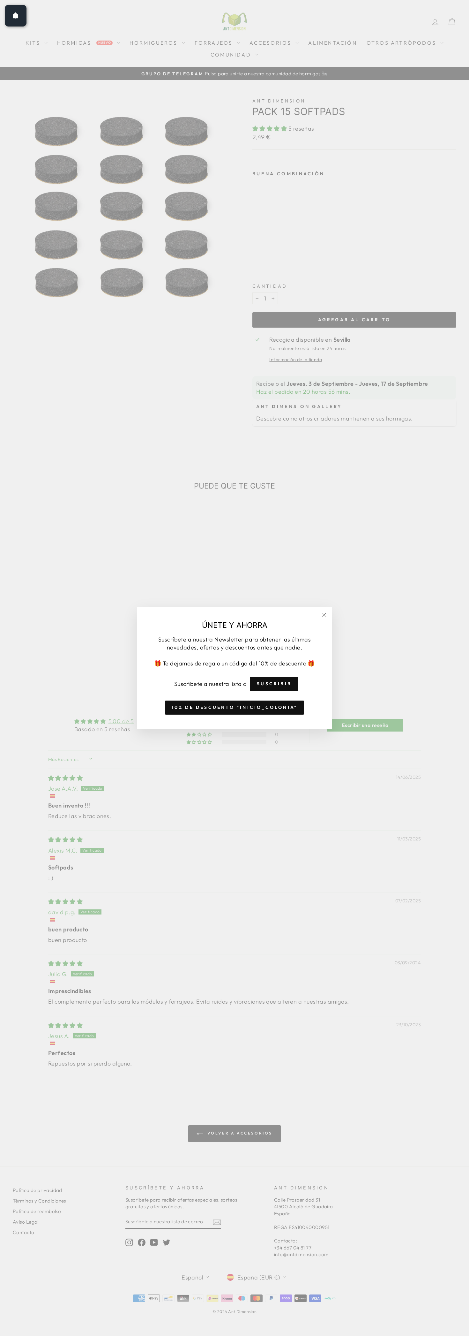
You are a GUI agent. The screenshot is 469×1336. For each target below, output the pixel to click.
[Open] (15, 16)
